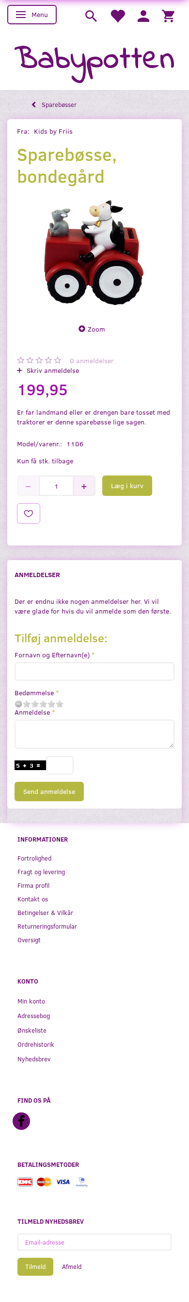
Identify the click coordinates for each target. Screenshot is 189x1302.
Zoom (96, 329)
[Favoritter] (117, 15)
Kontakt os (32, 899)
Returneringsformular (47, 926)
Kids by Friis (53, 131)
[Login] (143, 15)
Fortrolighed (34, 858)
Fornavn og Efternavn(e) (52, 654)
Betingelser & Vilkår (45, 912)
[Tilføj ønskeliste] (28, 513)
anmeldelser (92, 360)
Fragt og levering (41, 871)
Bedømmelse (34, 692)
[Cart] (168, 15)
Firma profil (33, 885)
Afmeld (71, 1266)
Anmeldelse (32, 712)
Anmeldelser (37, 574)
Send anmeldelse (49, 791)
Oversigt (29, 939)
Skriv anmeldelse (52, 370)
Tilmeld (35, 1266)
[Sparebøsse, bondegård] (94, 252)
